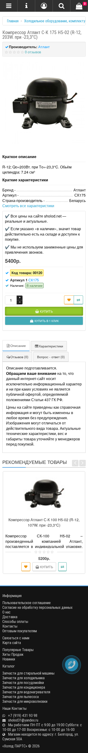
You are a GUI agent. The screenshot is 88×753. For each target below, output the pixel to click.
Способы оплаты (15, 621)
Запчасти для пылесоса (20, 696)
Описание (18, 345)
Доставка (9, 616)
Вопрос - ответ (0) (51, 356)
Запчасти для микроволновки (24, 701)
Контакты (9, 626)
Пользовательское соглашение (26, 602)
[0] (79, 6)
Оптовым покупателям (19, 631)
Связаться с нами (15, 638)
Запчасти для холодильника (23, 677)
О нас (6, 612)
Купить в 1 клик (46, 513)
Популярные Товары (18, 649)
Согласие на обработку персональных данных (37, 607)
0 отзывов (33, 51)
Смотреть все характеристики (28, 205)
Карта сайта (11, 642)
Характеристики (51, 346)
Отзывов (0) (19, 356)
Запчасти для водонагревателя (26, 692)
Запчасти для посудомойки (23, 682)
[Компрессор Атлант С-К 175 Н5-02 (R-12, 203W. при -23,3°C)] (44, 103)
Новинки (8, 659)
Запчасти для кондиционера (23, 687)
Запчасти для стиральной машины (28, 673)
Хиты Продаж (12, 654)
